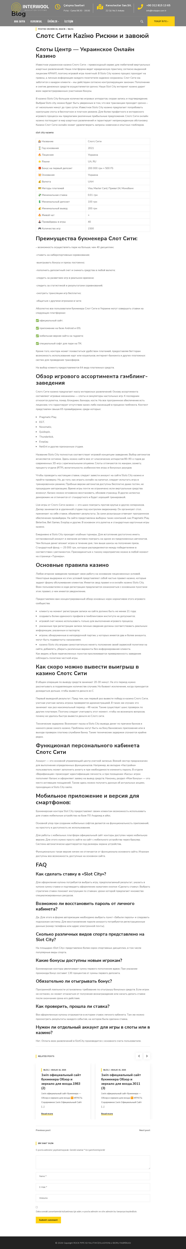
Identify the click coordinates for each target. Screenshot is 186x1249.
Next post (144, 1130)
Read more (47, 1113)
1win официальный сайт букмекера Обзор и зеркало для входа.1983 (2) (61, 1081)
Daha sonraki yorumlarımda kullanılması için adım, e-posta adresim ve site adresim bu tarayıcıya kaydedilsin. (86, 1211)
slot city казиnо (45, 132)
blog (70, 29)
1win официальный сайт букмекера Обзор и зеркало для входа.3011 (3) (121, 1081)
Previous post (43, 1130)
